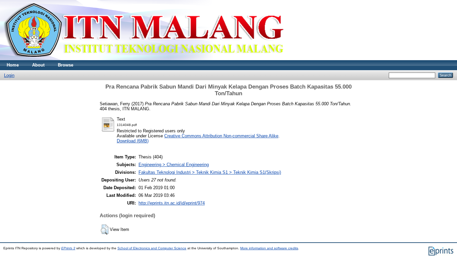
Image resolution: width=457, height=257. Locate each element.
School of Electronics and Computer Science (151, 248)
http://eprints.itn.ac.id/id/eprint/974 (172, 203)
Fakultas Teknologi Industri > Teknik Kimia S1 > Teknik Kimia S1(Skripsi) (210, 172)
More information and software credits (269, 248)
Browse (65, 65)
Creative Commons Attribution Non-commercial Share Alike (221, 135)
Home (13, 65)
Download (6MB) (133, 140)
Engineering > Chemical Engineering (174, 164)
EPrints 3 (68, 248)
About (38, 65)
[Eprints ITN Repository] (143, 58)
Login (9, 75)
